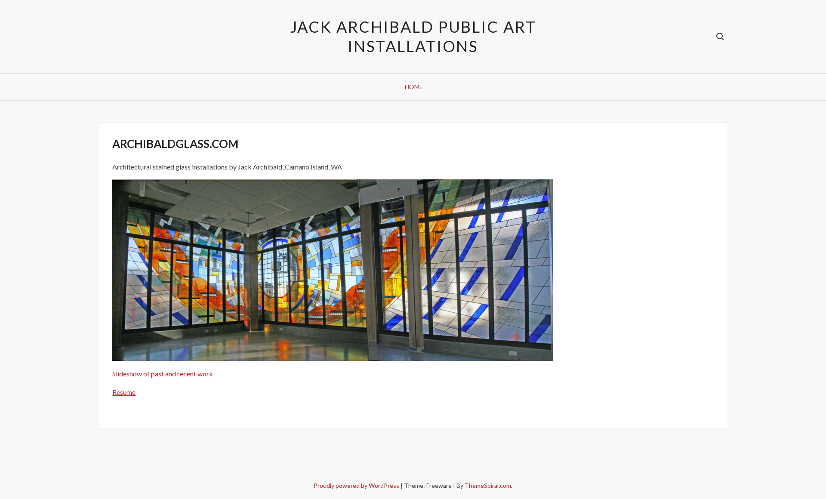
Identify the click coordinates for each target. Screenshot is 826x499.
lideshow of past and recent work (164, 374)
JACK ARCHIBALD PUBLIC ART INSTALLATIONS (413, 36)
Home (414, 86)
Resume (124, 392)
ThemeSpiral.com (488, 485)
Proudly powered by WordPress (357, 485)
